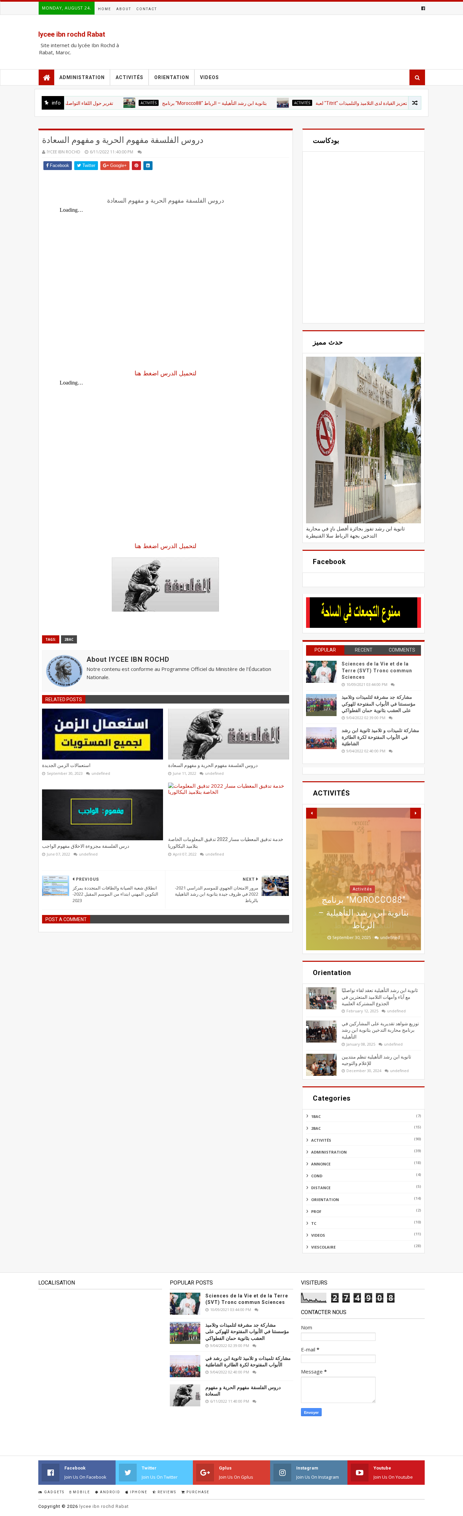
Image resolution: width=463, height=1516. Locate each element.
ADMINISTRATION (82, 77)
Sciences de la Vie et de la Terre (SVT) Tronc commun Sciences (377, 670)
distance (320, 1187)
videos (318, 1235)
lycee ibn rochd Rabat (71, 34)
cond (316, 1175)
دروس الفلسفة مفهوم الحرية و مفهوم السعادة (213, 765)
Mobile (81, 1492)
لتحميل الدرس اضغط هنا (165, 373)
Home (104, 9)
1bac (316, 1116)
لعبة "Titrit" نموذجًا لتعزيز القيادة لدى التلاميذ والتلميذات (338, 103)
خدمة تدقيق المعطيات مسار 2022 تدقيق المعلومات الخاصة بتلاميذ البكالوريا (225, 843)
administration (329, 1152)
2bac (69, 639)
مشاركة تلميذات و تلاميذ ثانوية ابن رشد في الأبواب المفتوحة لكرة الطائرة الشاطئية (380, 737)
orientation (325, 1199)
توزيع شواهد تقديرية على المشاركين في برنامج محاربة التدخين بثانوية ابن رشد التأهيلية (380, 1030)
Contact (146, 9)
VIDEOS (209, 77)
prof (316, 1211)
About (123, 9)
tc (313, 1223)
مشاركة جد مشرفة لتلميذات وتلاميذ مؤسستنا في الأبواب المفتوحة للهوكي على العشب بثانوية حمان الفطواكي (379, 703)
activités (129, 77)
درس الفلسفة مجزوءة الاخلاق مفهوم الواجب (85, 846)
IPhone (138, 1492)
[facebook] (422, 8)
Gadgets (53, 1492)
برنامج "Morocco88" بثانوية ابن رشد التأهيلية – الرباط (183, 103)
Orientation (171, 77)
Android (109, 1492)
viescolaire (323, 1247)
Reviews (166, 1492)
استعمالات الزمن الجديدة (66, 765)
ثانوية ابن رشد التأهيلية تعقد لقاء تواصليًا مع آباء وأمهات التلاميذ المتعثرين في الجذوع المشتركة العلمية (380, 997)
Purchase (197, 1492)
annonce (320, 1163)
